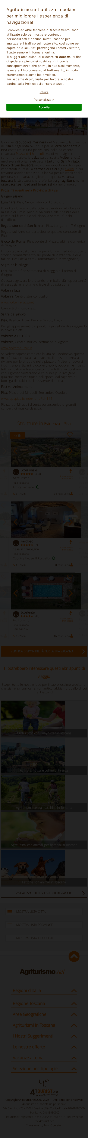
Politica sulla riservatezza (44, 83)
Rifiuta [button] (44, 92)
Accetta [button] (44, 107)
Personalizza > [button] (44, 99)
